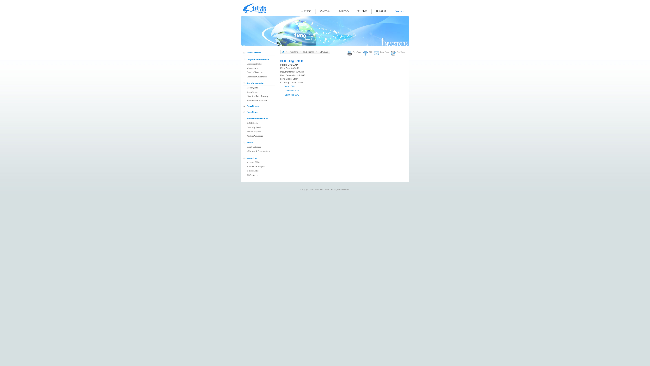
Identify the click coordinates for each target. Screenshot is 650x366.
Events (250, 142)
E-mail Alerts (252, 170)
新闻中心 (344, 11)
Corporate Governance (257, 76)
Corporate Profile (254, 64)
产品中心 (325, 11)
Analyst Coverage (255, 136)
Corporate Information (258, 59)
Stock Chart (252, 92)
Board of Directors (255, 72)
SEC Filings (252, 123)
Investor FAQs (253, 162)
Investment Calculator (257, 100)
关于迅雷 (362, 11)
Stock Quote (252, 87)
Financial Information (257, 118)
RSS (370, 52)
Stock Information (255, 83)
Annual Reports (254, 131)
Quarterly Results (255, 127)
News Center (252, 112)
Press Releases (253, 106)
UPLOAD (324, 52)
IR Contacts (252, 175)
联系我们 (381, 11)
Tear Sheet (401, 52)
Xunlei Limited (255, 8)
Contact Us (252, 158)
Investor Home (254, 52)
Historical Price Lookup (257, 96)
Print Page (357, 52)
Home (283, 52)
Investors (399, 11)
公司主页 (306, 11)
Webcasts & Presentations (258, 151)
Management (253, 68)
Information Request (256, 166)
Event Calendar (254, 147)
